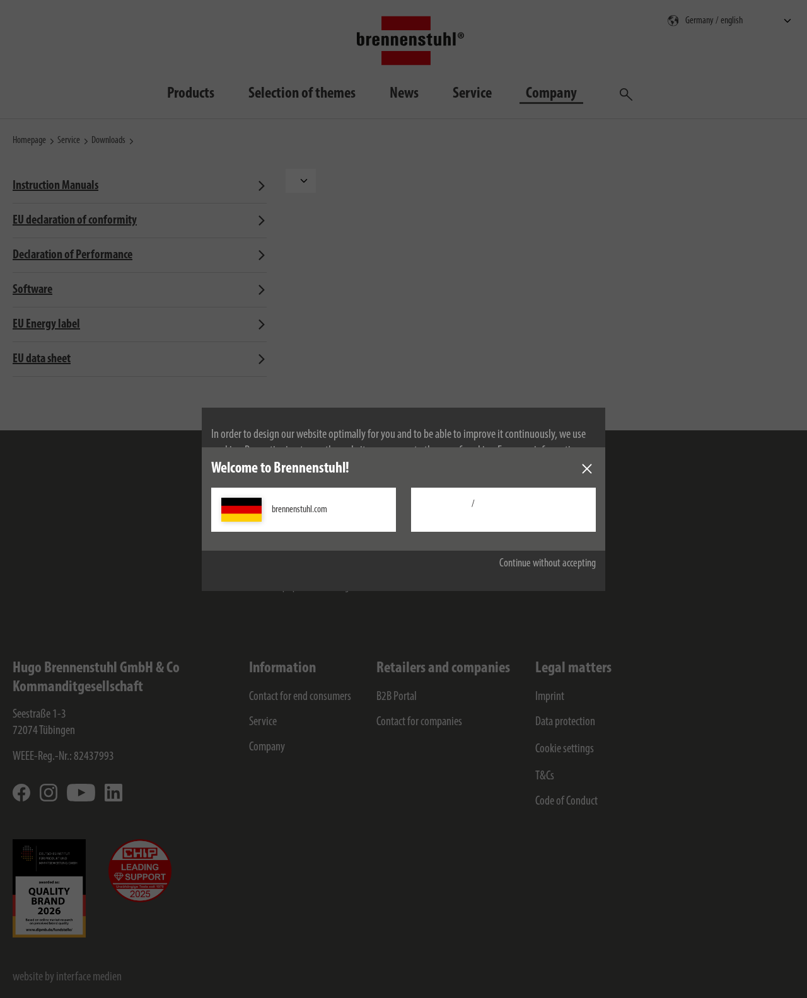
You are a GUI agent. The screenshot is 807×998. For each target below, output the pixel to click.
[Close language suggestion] (587, 469)
